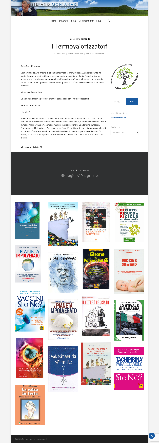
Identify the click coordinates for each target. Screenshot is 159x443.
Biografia (63, 21)
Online (118, 117)
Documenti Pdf (86, 21)
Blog (73, 21)
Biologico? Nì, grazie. (79, 173)
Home (53, 21)
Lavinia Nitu (60, 53)
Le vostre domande (80, 38)
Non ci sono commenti (95, 53)
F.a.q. (98, 21)
